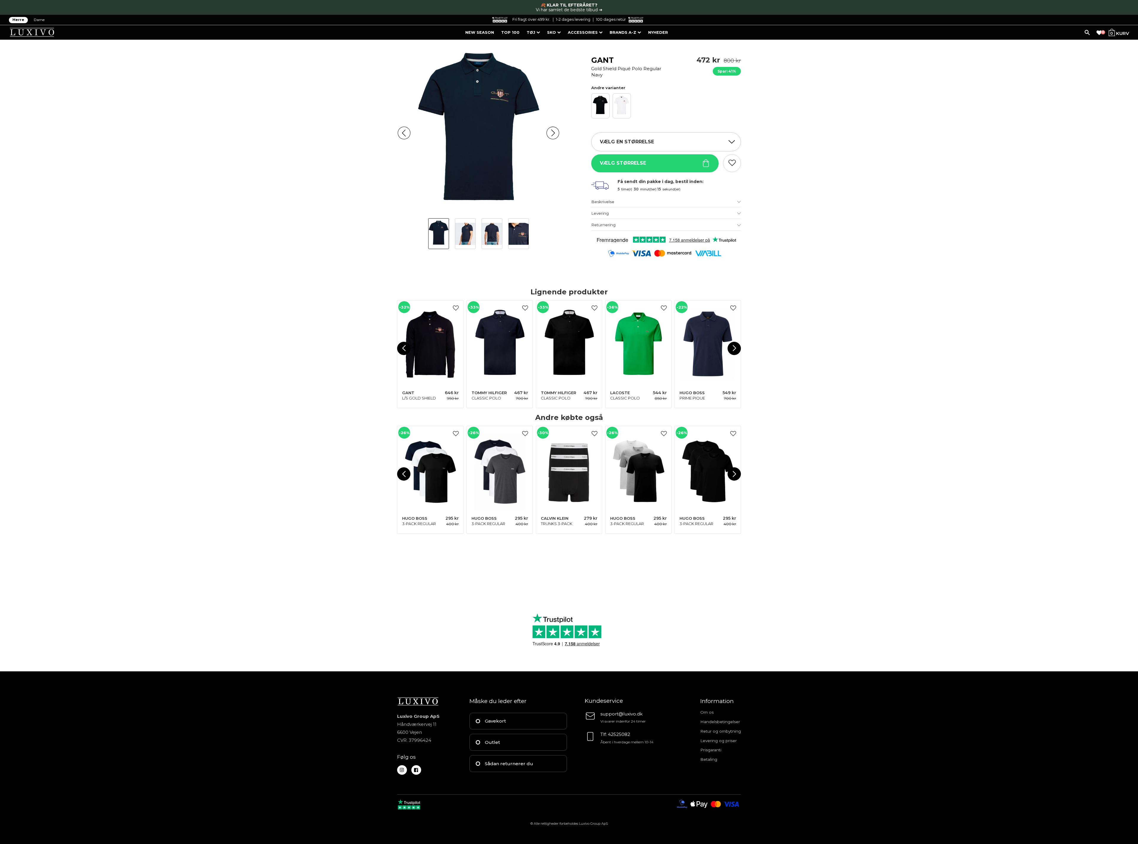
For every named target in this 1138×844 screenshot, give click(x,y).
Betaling (708, 759)
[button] (404, 133)
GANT (626, 67)
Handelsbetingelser (720, 721)
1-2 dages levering (573, 19)
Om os (707, 712)
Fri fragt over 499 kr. (531, 19)
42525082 (619, 734)
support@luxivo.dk (621, 714)
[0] (1099, 33)
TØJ (531, 32)
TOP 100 (510, 32)
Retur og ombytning (720, 731)
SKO (552, 32)
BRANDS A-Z (623, 32)
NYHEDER (658, 32)
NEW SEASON (479, 32)
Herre (18, 20)
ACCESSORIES (583, 32)
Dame (39, 20)
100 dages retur (611, 19)
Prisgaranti (710, 749)
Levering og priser (718, 740)
